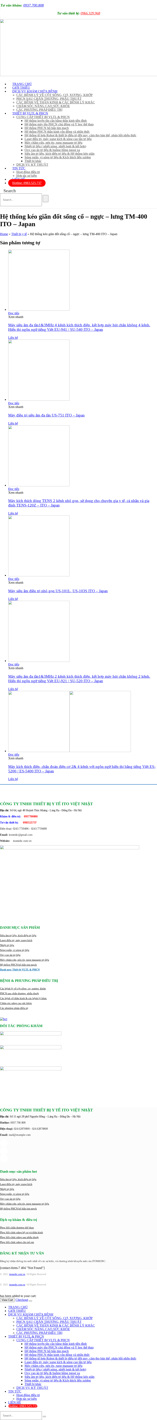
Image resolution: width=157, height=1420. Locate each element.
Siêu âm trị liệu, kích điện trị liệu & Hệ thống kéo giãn (59, 153)
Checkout (22, 1300)
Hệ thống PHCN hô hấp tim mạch (47, 128)
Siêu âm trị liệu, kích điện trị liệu (18, 935)
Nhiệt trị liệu (7, 945)
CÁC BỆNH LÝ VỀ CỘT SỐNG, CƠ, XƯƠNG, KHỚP (54, 95)
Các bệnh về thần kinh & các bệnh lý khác (23, 998)
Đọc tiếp (13, 313)
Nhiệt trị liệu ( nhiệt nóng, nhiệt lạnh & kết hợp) (55, 146)
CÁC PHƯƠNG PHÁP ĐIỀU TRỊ (39, 1332)
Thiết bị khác (33, 161)
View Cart (7, 1300)
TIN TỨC (18, 168)
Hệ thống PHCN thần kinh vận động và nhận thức (57, 131)
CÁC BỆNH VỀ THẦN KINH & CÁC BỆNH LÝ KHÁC (55, 102)
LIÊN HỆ (14, 1402)
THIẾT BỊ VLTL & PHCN (30, 113)
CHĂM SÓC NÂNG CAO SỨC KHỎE (43, 106)
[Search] (45, 198)
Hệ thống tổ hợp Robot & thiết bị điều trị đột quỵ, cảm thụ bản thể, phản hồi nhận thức (80, 135)
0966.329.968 (90, 13)
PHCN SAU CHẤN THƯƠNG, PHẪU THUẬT (49, 98)
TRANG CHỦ (18, 1307)
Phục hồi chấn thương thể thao (17, 1227)
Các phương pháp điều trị (14, 1008)
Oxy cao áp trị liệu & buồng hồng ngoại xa (52, 150)
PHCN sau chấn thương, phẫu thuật (19, 993)
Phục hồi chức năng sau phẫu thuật (19, 1237)
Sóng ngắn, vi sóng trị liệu (14, 950)
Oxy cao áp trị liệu (10, 954)
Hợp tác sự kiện (26, 1398)
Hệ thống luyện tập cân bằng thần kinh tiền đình (56, 120)
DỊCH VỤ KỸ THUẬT (32, 164)
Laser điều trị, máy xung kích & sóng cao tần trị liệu (58, 139)
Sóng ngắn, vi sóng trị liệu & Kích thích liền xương (58, 157)
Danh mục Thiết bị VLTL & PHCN (20, 969)
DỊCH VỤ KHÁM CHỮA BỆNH (34, 91)
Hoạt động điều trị (28, 172)
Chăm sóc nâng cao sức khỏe (16, 1003)
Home (4, 234)
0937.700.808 (33, 5)
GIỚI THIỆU (17, 1311)
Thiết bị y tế (19, 234)
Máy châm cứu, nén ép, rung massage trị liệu (53, 142)
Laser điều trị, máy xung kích (16, 940)
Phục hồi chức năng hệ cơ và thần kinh (21, 1232)
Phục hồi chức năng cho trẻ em (17, 1242)
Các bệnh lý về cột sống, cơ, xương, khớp (23, 988)
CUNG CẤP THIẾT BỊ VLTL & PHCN (43, 117)
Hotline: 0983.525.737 (26, 183)
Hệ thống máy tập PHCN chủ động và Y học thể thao (59, 124)
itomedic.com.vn (17, 1274)
